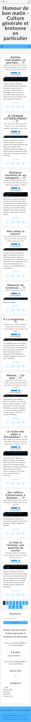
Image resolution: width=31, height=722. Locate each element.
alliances (6, 65)
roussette (24, 385)
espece (9, 441)
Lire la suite (15, 102)
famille (21, 124)
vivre (20, 557)
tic (19, 185)
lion (21, 67)
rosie (11, 128)
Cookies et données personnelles (10, 719)
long (5, 385)
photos (17, 290)
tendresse (22, 290)
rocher (22, 444)
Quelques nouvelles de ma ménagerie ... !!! (15, 175)
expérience (15, 553)
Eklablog (27, 710)
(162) (7, 696)
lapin (18, 67)
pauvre (25, 182)
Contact (11, 717)
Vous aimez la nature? (16, 232)
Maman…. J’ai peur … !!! (15, 376)
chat (25, 65)
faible (17, 124)
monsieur (23, 326)
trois (25, 444)
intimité (10, 555)
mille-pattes (18, 385)
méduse (9, 385)
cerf (23, 65)
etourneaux (24, 500)
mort (13, 126)
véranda (15, 331)
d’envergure (12, 382)
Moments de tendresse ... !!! (15, 286)
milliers (20, 502)
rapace (6, 444)
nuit (16, 126)
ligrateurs (9, 502)
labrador (14, 67)
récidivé (7, 185)
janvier (13, 182)
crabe (24, 380)
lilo (10, 126)
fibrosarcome (23, 180)
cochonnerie (16, 180)
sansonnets (15, 504)
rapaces (11, 444)
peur (21, 238)
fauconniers (15, 441)
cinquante (18, 439)
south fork (21, 241)
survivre (21, 128)
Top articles (5, 717)
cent (14, 439)
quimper (25, 502)
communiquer (8, 553)
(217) (6, 692)
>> (21, 607)
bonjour (12, 324)
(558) (5, 687)
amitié (5, 124)
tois (24, 128)
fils (4, 182)
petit (18, 238)
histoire (25, 124)
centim (16, 380)
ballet (5, 500)
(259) (7, 689)
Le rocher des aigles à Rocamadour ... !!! (15, 434)
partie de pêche (12, 238)
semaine (16, 185)
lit (26, 324)
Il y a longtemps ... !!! (15, 320)
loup (14, 555)
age (5, 324)
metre (13, 385)
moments (12, 290)
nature (6, 69)
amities (11, 65)
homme (6, 555)
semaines (15, 128)
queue (24, 238)
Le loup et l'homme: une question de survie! (15, 546)
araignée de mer (9, 380)
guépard (9, 67)
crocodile (5, 382)
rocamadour (16, 444)
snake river (15, 241)
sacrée (11, 185)
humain (25, 236)
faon (19, 236)
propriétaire (7, 128)
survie (17, 557)
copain (16, 324)
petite (19, 126)
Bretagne (9, 500)
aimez (5, 236)
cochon (20, 380)
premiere (23, 126)
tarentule (15, 387)
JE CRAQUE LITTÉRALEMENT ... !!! (15, 119)
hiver (5, 502)
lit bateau (7, 326)
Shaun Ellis (12, 557)
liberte (17, 182)
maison (18, 326)
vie (26, 128)
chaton (9, 124)
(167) (6, 694)
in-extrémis (8, 182)
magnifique (15, 502)
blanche (9, 236)
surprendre (23, 69)
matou (21, 182)
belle (20, 65)
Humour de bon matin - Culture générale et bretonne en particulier (15, 23)
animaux (15, 65)
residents (9, 241)
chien (5, 67)
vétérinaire (23, 185)
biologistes (9, 439)
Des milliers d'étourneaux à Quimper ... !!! (15, 495)
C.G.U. (25, 717)
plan (19, 329)
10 (13, 607)
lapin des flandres (22, 382)
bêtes (7, 324)
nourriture (6, 329)
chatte (13, 124)
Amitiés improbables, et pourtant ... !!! (15, 60)
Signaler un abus (18, 717)
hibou (20, 441)
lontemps (13, 326)
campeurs (14, 236)
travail (25, 329)
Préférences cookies (23, 719)
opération (11, 329)
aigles (5, 439)
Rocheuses (24, 555)
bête (11, 180)
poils (22, 329)
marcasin (25, 67)
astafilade (6, 180)
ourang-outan (12, 69)
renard (18, 69)
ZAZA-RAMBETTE (21, 643)
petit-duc (24, 441)
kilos (16, 382)
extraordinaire (22, 553)
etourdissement (16, 500)
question (18, 555)
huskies (7, 126)
